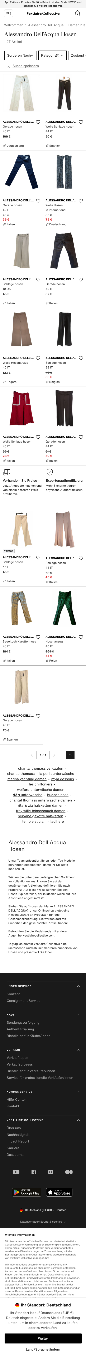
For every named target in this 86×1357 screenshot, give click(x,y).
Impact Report (18, 1141)
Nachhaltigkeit (18, 1134)
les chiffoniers (40, 784)
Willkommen (13, 24)
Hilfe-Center (16, 1099)
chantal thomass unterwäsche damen (40, 800)
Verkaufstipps (17, 1057)
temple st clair (34, 821)
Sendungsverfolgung (23, 1022)
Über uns (14, 1127)
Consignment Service (23, 1000)
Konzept (13, 993)
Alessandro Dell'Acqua (46, 24)
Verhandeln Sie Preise (20, 480)
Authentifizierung (20, 1029)
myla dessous (62, 779)
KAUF (11, 1015)
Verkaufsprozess (20, 1064)
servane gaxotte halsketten (40, 816)
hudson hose (58, 795)
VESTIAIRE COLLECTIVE (25, 1120)
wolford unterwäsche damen (40, 789)
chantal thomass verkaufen (40, 768)
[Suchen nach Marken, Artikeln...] (8, 13)
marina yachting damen (27, 779)
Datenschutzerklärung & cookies (41, 1222)
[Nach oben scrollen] (70, 755)
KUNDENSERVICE (20, 1092)
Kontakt (13, 1106)
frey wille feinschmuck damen (40, 811)
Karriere (13, 1147)
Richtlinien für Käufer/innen (29, 1035)
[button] (77, 13)
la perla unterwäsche (56, 773)
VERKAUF (14, 1050)
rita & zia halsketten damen (40, 805)
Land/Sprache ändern (43, 1349)
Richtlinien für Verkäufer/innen (31, 1070)
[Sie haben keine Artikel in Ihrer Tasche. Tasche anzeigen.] (77, 13)
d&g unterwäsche (27, 795)
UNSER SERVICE (19, 986)
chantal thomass (21, 773)
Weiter (43, 1338)
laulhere (57, 821)
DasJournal (15, 1154)
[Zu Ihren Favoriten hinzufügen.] (37, 122)
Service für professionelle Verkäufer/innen (40, 1077)
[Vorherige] (32, 755)
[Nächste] (53, 755)
